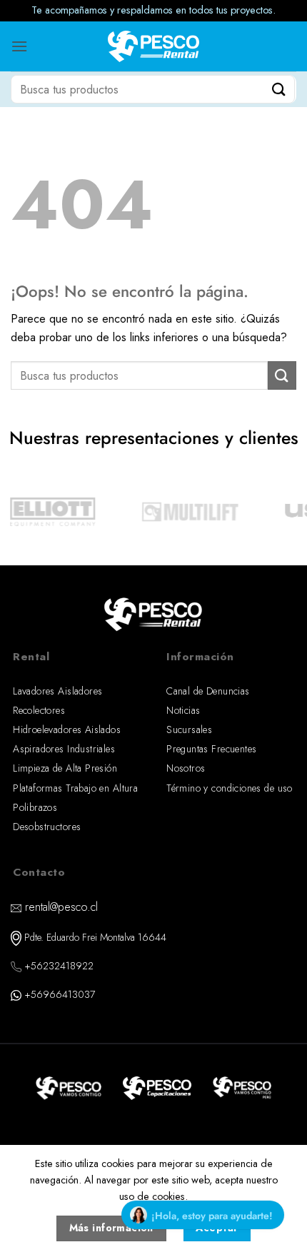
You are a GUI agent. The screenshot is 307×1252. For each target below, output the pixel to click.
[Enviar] (279, 89)
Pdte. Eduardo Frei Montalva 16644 (95, 937)
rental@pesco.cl (61, 907)
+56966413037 (59, 994)
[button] (19, 46)
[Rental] (154, 47)
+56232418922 (59, 966)
